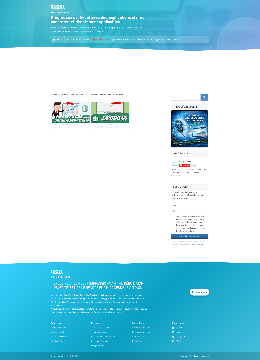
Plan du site (194, 356)
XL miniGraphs (138, 341)
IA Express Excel (98, 346)
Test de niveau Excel (100, 328)
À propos (205, 356)
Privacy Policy (183, 244)
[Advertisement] (130, 71)
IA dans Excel (102, 39)
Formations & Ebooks (79, 39)
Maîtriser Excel (57, 332)
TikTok (179, 341)
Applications (146, 39)
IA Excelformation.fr (140, 328)
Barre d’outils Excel (140, 336)
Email (175, 211)
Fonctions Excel (57, 341)
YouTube (179, 328)
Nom (175, 205)
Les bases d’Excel (58, 328)
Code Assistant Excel (141, 332)
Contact (174, 39)
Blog (161, 39)
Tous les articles (98, 332)
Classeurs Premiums (124, 39)
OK (204, 97)
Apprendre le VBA (58, 336)
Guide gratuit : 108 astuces (103, 336)
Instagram (180, 336)
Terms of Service (197, 244)
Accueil (59, 39)
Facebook (180, 332)
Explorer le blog (199, 292)
